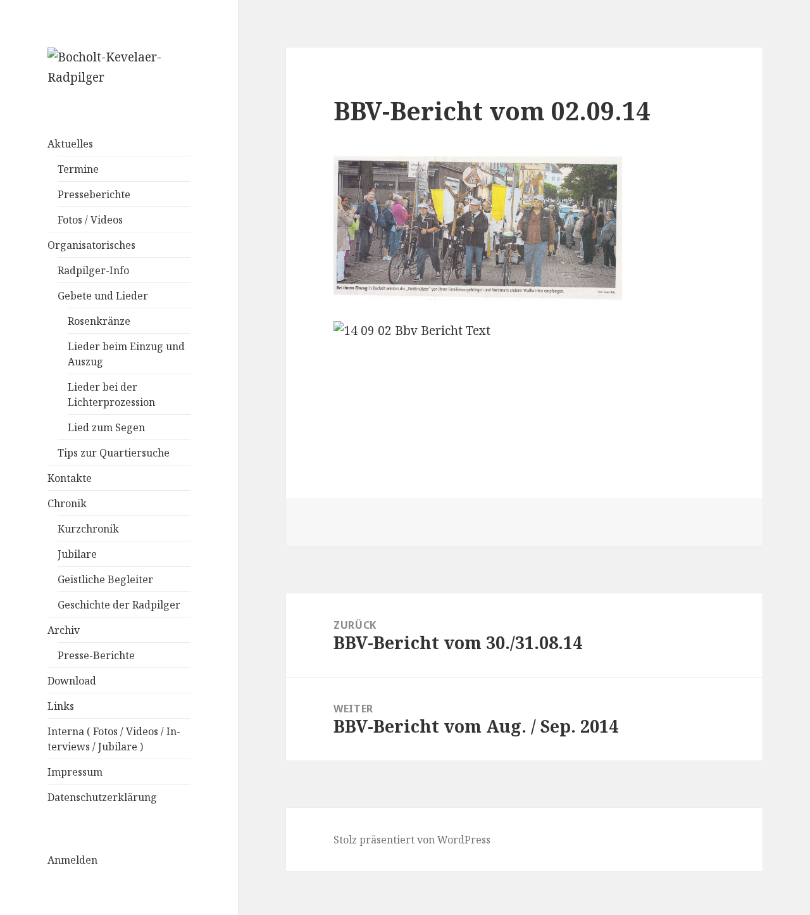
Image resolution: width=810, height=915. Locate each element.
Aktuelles (70, 144)
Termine (78, 169)
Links (60, 706)
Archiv (63, 630)
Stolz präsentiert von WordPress (411, 840)
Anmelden (72, 860)
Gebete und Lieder (103, 296)
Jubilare (77, 554)
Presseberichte (94, 194)
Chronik (67, 503)
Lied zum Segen (106, 427)
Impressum (75, 772)
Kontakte (69, 478)
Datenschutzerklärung (102, 797)
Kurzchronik (88, 529)
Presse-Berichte (96, 655)
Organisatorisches (91, 245)
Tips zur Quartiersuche (114, 453)
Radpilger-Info (93, 270)
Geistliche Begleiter (105, 579)
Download (71, 681)
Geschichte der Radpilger (119, 605)
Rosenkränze (99, 321)
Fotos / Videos (90, 220)
